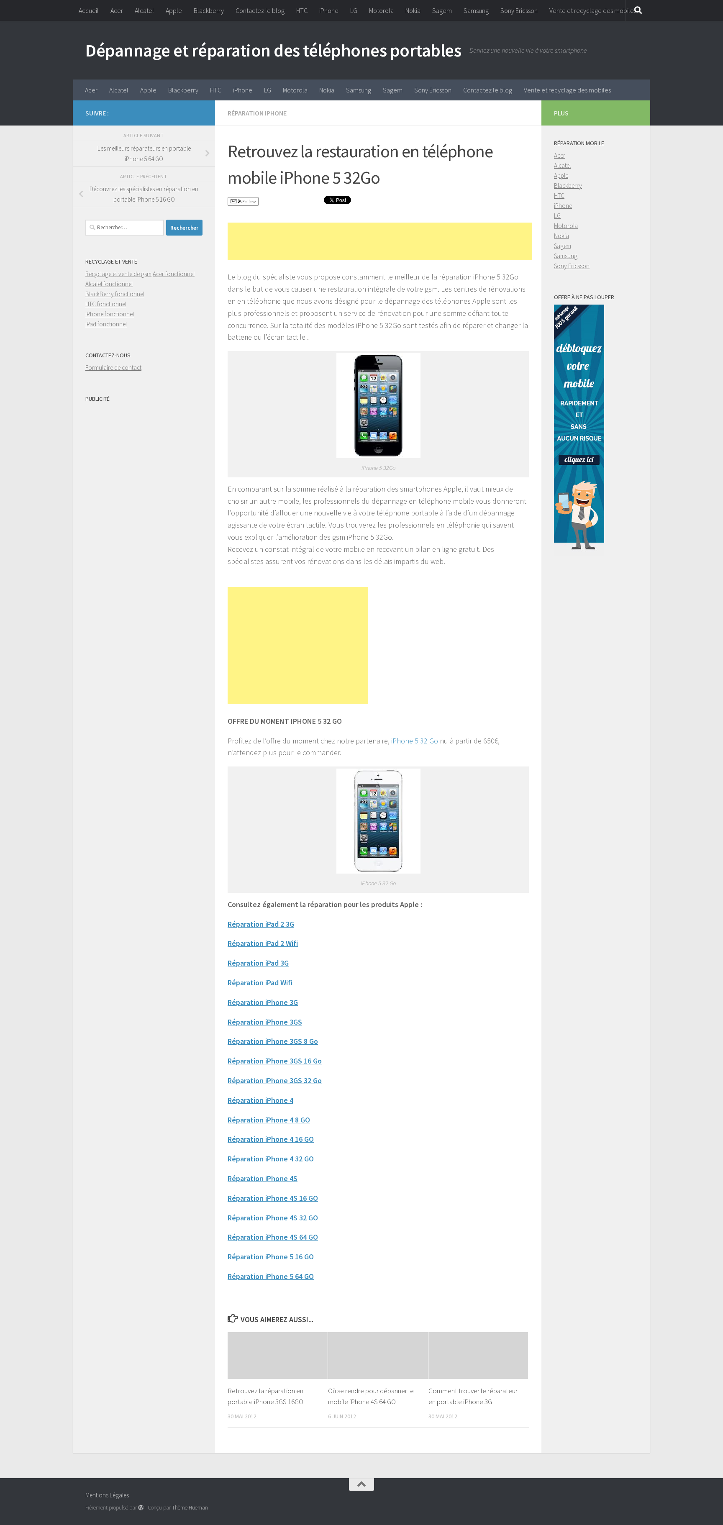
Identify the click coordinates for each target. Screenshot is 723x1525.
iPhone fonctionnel (109, 314)
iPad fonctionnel (106, 324)
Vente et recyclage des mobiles (592, 10)
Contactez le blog (260, 10)
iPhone (328, 10)
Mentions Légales (107, 1495)
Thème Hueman (190, 1507)
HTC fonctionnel (105, 304)
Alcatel (144, 10)
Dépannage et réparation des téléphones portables (273, 50)
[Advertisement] (380, 241)
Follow (248, 201)
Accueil (89, 10)
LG (353, 10)
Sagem (442, 10)
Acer (116, 10)
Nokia (412, 10)
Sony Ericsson (519, 10)
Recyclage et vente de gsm (118, 274)
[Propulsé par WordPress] (141, 1507)
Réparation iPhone (257, 113)
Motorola (381, 10)
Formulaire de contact (113, 368)
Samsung (476, 10)
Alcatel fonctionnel (109, 284)
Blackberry (209, 10)
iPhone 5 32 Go (414, 741)
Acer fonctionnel (174, 274)
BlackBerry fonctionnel (114, 294)
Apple (174, 10)
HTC (302, 10)
